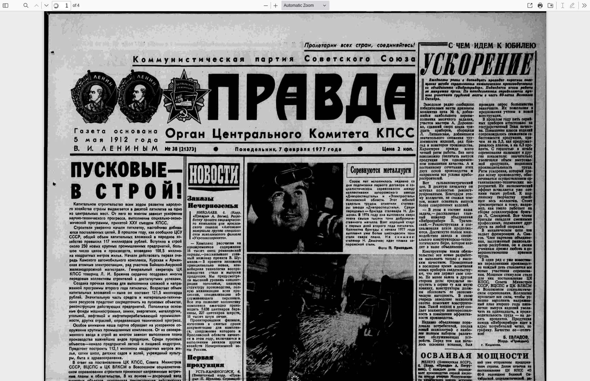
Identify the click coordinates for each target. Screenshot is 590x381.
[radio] (562, 5)
